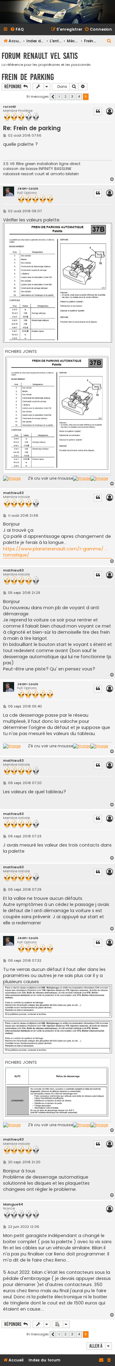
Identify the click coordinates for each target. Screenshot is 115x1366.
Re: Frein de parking (32, 128)
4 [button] (79, 96)
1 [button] (59, 96)
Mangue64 (13, 1204)
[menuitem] (17, 29)
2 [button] (65, 96)
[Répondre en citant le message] (98, 111)
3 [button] (72, 96)
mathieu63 (13, 493)
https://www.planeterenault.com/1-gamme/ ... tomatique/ (55, 552)
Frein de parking (28, 77)
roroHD (9, 107)
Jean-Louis (27, 189)
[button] (53, 96)
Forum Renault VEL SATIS (40, 56)
